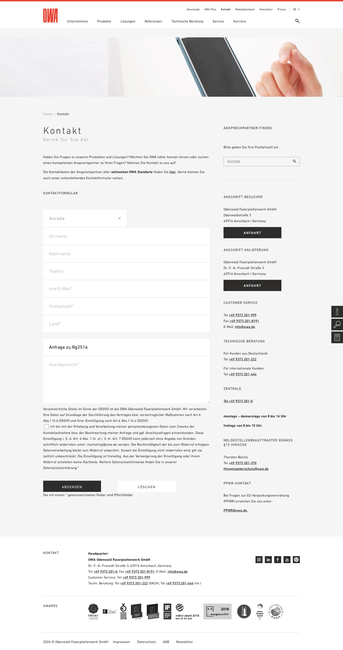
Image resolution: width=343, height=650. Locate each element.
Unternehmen (77, 21)
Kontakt (226, 9)
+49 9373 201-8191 (244, 321)
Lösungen (128, 21)
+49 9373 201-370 (242, 463)
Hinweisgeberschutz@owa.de (246, 469)
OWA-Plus (210, 9)
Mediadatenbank (245, 9)
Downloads (193, 9)
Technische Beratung (187, 21)
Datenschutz (146, 642)
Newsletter (266, 9)
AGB (166, 642)
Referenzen (153, 21)
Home (47, 114)
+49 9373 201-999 (242, 315)
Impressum (121, 642)
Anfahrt (252, 233)
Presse (281, 9)
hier (173, 172)
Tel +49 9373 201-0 (238, 401)
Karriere (239, 21)
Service (218, 21)
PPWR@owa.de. (236, 510)
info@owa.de (245, 327)
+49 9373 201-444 (242, 374)
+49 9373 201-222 (242, 359)
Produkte (104, 21)
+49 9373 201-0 (105, 571)
